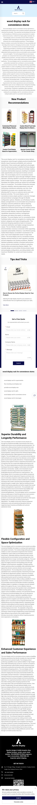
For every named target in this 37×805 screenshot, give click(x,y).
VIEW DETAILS (9, 116)
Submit (18, 363)
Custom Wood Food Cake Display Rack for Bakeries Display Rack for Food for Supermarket (28, 127)
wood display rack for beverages (12, 398)
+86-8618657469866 (9, 778)
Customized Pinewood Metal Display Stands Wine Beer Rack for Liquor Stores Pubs (9, 127)
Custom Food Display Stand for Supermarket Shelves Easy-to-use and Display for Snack (9, 150)
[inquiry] (34, 395)
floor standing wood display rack (13, 384)
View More (6, 305)
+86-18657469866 (8, 772)
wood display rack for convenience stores (15, 394)
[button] (12, 310)
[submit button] (23, 13)
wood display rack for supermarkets (13, 380)
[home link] (18, 8)
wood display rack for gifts (11, 391)
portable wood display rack (11, 387)
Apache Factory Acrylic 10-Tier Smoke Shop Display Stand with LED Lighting (28, 150)
